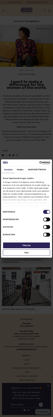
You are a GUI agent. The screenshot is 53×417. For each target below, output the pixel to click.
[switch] (46, 219)
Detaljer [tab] (20, 170)
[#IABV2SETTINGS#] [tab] (37, 170)
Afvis (26, 253)
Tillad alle (26, 245)
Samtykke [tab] (8, 170)
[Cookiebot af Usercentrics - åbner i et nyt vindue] (39, 162)
